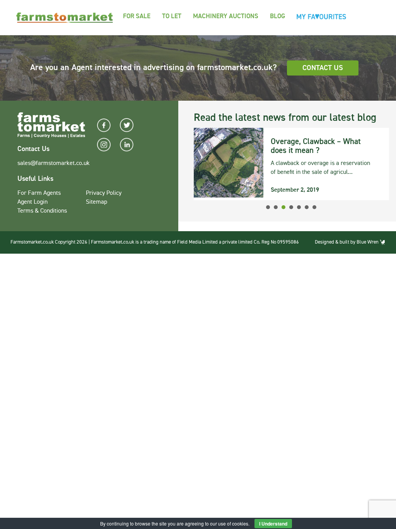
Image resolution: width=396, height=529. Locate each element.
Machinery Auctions (225, 16)
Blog (277, 16)
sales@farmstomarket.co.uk (53, 163)
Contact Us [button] (322, 68)
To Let (171, 16)
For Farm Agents (39, 193)
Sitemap (96, 202)
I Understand (273, 523)
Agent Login (32, 202)
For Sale (136, 16)
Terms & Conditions (42, 211)
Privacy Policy (103, 193)
